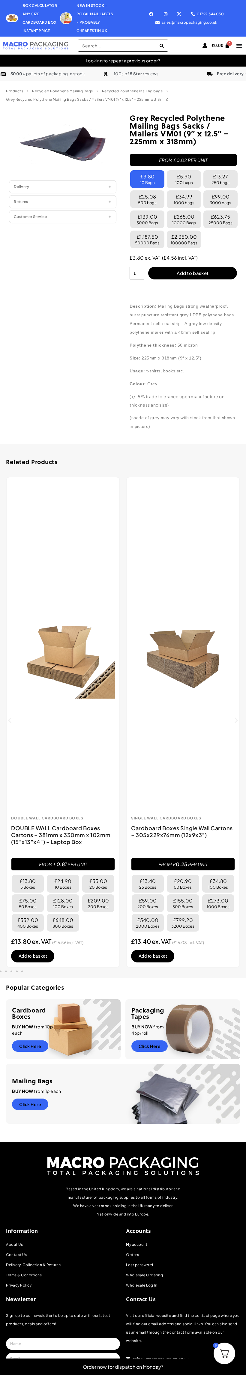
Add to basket (192, 273)
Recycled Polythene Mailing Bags (62, 91)
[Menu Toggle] (239, 46)
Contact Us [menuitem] (16, 1254)
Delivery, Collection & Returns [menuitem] (33, 1265)
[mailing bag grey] (63, 144)
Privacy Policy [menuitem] (19, 1285)
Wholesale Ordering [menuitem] (144, 1275)
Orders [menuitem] (132, 1254)
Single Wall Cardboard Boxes (166, 818)
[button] (10, 720)
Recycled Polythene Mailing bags (132, 91)
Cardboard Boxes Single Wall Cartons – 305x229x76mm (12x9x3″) (182, 831)
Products (14, 91)
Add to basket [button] (33, 956)
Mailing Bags (32, 1080)
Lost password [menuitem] (139, 1265)
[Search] (162, 45)
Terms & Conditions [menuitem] (24, 1275)
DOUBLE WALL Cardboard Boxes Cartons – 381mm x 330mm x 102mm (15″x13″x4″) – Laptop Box (61, 835)
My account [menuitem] (136, 1244)
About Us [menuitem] (14, 1244)
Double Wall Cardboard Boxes (47, 818)
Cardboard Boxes (29, 1013)
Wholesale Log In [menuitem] (141, 1285)
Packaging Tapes (147, 1013)
